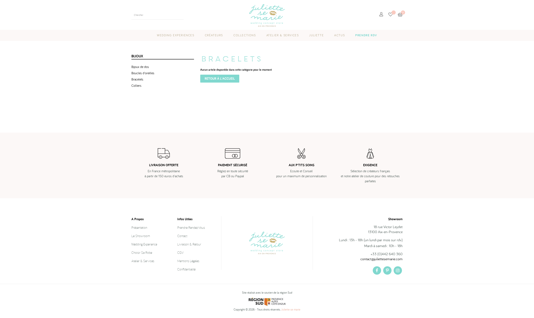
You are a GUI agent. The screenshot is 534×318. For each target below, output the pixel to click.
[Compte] (381, 14)
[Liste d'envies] (393, 15)
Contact (182, 236)
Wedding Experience (144, 244)
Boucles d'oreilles (142, 73)
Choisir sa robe (141, 252)
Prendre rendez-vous (191, 227)
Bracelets (137, 79)
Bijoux (137, 56)
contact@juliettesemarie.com (381, 258)
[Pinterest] (387, 270)
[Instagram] (398, 270)
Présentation (139, 227)
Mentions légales (188, 261)
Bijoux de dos (140, 67)
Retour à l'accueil (220, 78)
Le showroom (140, 236)
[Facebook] (377, 270)
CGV (180, 252)
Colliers (136, 85)
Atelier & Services (142, 261)
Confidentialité (186, 269)
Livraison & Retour (189, 244)
